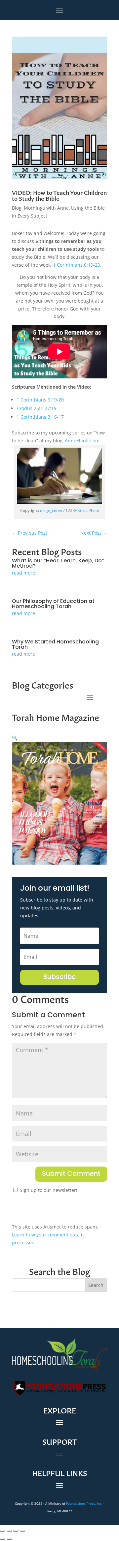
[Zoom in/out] (2, 1531)
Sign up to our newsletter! (48, 1190)
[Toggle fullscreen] (9, 1531)
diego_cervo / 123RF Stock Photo (69, 510)
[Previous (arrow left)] (2, 1539)
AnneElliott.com (82, 440)
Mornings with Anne (46, 208)
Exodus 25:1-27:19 (37, 408)
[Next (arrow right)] (9, 1539)
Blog (16, 208)
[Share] (16, 1531)
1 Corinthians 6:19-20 (76, 265)
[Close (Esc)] (22, 1531)
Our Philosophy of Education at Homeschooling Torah (53, 604)
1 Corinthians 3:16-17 (40, 417)
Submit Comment (71, 1174)
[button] (15, 738)
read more (23, 573)
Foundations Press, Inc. (84, 1503)
